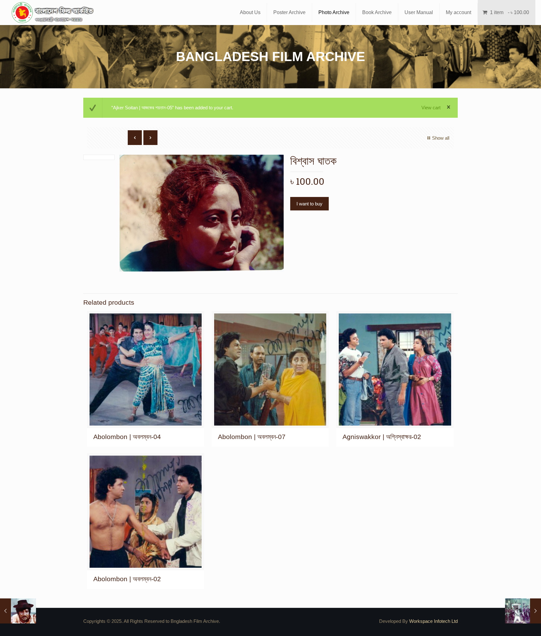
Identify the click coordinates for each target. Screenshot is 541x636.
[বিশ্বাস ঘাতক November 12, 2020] (18, 610)
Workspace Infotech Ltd (433, 621)
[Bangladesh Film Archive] (54, 12)
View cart (431, 107)
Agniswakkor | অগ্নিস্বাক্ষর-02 (382, 436)
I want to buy (309, 203)
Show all (440, 138)
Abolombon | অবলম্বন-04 (127, 436)
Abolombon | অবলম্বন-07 (252, 436)
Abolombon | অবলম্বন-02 (127, 578)
